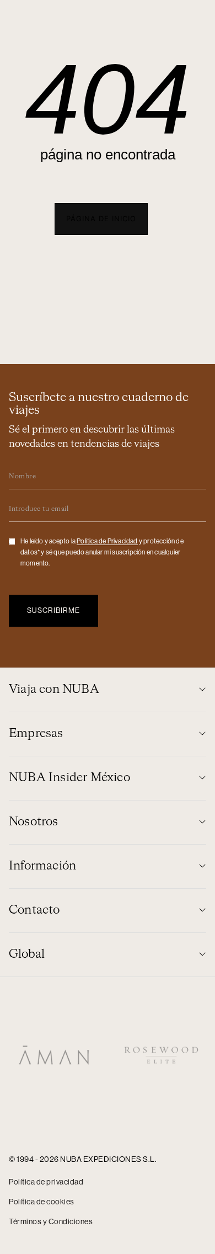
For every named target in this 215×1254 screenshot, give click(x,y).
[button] (101, 219)
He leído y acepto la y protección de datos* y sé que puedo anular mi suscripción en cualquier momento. (102, 552)
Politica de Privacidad (107, 541)
